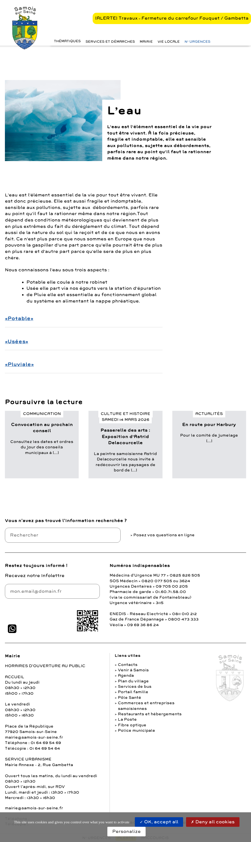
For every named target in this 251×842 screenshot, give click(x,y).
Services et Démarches (110, 42)
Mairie (146, 42)
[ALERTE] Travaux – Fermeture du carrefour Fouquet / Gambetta (172, 18)
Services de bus (134, 686)
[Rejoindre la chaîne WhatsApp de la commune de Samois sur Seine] (12, 628)
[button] (66, 41)
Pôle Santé (129, 697)
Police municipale (136, 730)
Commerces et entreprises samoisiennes (146, 706)
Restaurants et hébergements (150, 714)
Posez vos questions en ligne (164, 535)
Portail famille (133, 692)
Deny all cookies (214, 822)
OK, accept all (160, 822)
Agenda (126, 675)
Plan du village (133, 681)
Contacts (128, 664)
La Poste (127, 719)
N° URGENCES (197, 42)
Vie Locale (169, 42)
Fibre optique (132, 725)
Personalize (126, 831)
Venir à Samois (133, 670)
